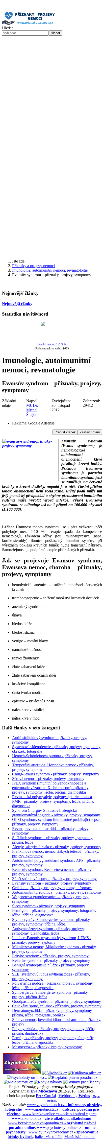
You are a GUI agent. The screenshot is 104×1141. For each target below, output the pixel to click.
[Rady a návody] (48, 1082)
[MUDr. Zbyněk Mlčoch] (22, 1073)
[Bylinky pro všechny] (81, 1082)
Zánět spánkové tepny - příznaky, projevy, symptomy (54, 878)
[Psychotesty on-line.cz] (27, 1077)
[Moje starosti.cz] (18, 1082)
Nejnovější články (17, 303)
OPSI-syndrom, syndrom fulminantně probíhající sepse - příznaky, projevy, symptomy (57, 821)
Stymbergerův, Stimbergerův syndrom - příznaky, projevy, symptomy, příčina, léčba (51, 921)
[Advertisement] (52, 199)
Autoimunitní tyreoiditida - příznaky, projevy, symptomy (57, 892)
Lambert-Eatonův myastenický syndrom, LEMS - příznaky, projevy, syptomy (51, 940)
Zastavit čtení (90, 432)
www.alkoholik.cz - (51, 1118)
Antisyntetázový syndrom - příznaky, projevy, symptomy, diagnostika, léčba (48, 930)
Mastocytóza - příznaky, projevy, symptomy (47, 1047)
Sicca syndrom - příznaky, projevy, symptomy (48, 906)
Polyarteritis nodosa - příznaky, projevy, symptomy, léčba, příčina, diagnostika (53, 985)
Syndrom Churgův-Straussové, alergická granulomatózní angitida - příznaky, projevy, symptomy (56, 812)
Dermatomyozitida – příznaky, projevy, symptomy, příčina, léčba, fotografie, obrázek (52, 1012)
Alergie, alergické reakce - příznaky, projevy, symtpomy (56, 847)
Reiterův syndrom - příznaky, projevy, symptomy (51, 960)
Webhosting (74, 1096)
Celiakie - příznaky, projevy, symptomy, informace (52, 888)
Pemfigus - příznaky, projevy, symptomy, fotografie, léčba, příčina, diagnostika (53, 1040)
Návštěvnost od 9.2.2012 (52, 344)
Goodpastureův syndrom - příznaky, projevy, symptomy (56, 1001)
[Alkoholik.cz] (54, 1073)
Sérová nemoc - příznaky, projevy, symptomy (48, 778)
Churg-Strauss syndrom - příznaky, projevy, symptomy (55, 774)
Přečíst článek (65, 432)
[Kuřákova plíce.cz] (84, 1073)
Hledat (7, 28)
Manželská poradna (79, 1136)
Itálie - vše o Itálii (48, 1136)
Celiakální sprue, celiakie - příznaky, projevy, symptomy (56, 1006)
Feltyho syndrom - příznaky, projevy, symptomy (50, 956)
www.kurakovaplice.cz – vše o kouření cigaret (59, 1114)
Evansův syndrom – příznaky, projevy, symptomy (51, 883)
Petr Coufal (46, 1096)
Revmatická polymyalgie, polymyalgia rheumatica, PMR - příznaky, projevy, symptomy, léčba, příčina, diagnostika (53, 801)
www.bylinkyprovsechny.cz (51, 1132)
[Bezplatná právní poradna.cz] (72, 1077)
